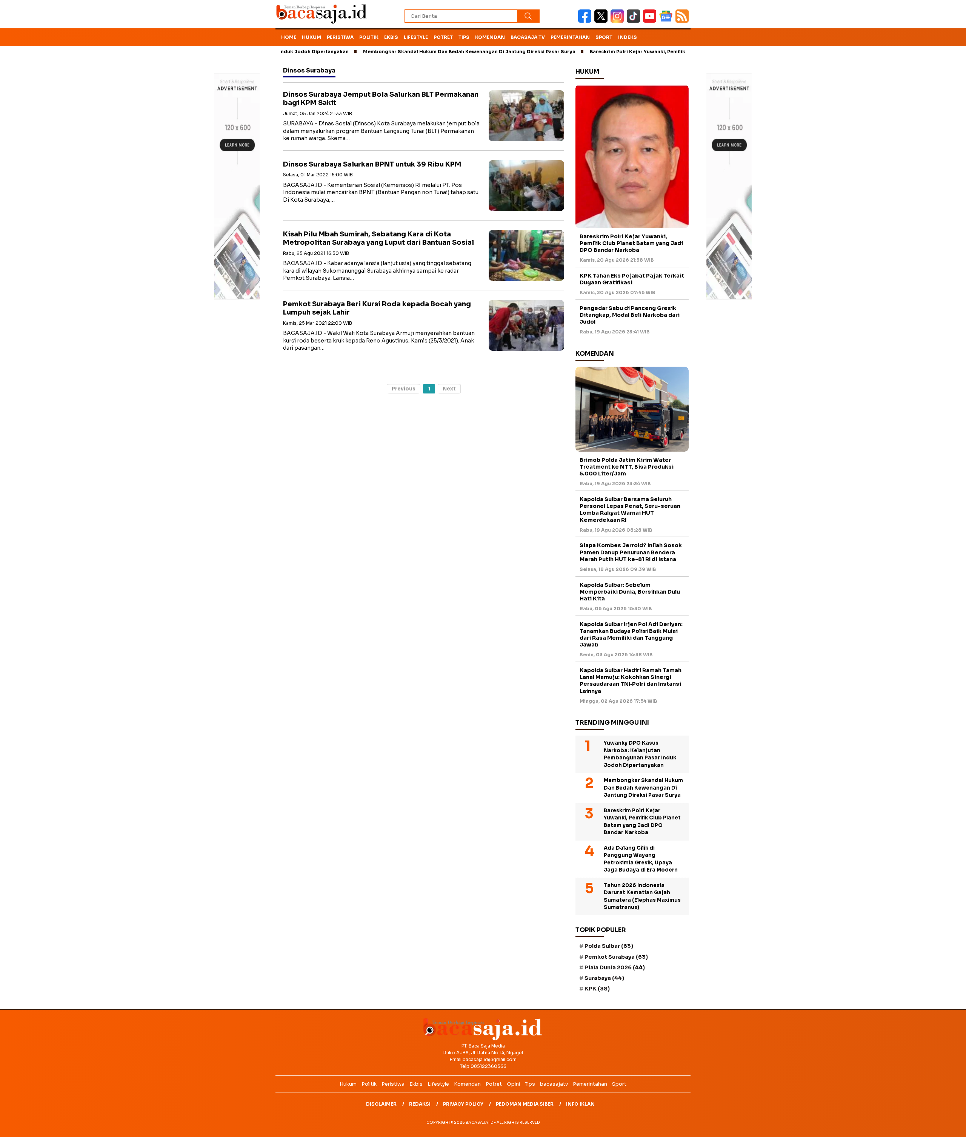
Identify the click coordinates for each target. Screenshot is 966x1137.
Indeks (627, 37)
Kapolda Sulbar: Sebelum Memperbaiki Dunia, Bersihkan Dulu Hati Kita (630, 592)
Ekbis (391, 37)
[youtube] (651, 21)
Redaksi (420, 1104)
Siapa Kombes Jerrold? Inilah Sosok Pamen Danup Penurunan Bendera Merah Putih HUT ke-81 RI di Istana (631, 552)
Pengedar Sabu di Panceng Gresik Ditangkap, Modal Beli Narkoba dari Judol (630, 315)
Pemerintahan (570, 37)
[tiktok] (635, 21)
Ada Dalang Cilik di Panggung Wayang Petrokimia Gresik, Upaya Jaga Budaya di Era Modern (641, 859)
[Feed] (683, 21)
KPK (597, 988)
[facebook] (586, 21)
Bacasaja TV (528, 37)
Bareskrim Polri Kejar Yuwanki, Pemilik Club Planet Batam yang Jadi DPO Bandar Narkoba (665, 51)
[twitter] (602, 21)
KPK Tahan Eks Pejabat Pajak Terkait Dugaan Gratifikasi (632, 279)
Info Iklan (580, 1104)
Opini (513, 1084)
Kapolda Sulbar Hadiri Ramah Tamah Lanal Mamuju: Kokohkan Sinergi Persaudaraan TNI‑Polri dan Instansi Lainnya (630, 680)
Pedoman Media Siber (525, 1104)
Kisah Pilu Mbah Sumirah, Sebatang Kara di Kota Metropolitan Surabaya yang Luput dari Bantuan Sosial (378, 238)
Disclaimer (381, 1104)
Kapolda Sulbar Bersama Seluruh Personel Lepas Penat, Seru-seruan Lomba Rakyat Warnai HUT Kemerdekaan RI (630, 509)
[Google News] (667, 21)
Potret (443, 37)
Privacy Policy (463, 1104)
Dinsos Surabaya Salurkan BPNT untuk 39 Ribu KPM (372, 164)
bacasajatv (554, 1084)
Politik (368, 37)
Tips (463, 37)
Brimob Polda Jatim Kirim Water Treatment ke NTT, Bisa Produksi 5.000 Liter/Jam (627, 467)
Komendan (490, 37)
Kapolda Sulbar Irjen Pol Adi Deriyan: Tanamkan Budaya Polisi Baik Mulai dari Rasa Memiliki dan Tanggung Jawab (631, 634)
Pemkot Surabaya (616, 956)
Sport (603, 37)
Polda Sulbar (609, 946)
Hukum (311, 37)
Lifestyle (416, 37)
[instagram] (619, 21)
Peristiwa (340, 37)
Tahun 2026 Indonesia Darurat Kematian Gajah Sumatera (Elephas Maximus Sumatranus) (642, 896)
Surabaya (604, 978)
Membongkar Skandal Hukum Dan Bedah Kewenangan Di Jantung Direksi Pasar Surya (434, 51)
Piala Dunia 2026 (615, 967)
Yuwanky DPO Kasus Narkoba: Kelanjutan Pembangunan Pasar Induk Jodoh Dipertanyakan (640, 754)
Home (288, 37)
